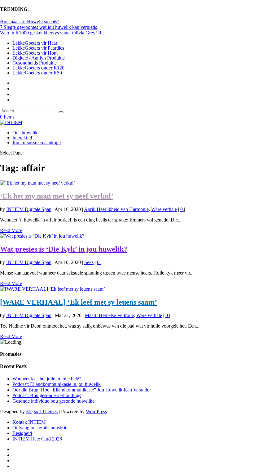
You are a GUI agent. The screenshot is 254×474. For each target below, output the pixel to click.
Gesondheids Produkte (34, 62)
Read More (11, 230)
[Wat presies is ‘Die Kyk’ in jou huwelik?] (42, 236)
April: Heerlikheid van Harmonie (116, 209)
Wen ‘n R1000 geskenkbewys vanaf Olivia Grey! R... (52, 32)
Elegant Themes (42, 411)
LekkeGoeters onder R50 (37, 72)
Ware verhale (164, 209)
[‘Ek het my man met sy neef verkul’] (37, 183)
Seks (89, 262)
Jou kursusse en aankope (36, 142)
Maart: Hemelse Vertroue (109, 315)
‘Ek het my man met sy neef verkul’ (56, 196)
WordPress (96, 411)
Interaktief (22, 137)
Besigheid (22, 433)
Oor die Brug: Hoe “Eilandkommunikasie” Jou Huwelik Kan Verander (81, 389)
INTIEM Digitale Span (28, 209)
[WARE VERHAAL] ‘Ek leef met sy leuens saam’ (78, 302)
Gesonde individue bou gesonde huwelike (53, 401)
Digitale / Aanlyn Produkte (38, 57)
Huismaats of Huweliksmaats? (29, 21)
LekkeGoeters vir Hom (35, 53)
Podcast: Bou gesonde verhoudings (46, 395)
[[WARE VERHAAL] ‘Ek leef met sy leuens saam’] (52, 289)
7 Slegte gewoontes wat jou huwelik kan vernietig (49, 27)
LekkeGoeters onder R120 (38, 67)
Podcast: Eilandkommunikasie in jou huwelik (56, 384)
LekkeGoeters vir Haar (34, 43)
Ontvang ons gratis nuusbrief (40, 427)
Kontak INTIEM (29, 422)
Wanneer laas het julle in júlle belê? (46, 378)
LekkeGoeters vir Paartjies (38, 48)
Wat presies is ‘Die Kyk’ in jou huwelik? (63, 249)
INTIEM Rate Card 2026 (37, 438)
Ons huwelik (24, 132)
